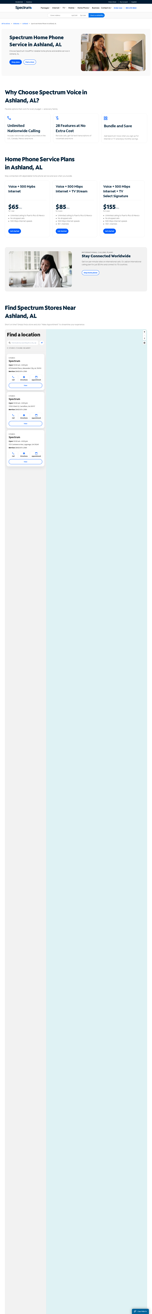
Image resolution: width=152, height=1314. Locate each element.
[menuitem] (19, 2)
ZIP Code (84, 13)
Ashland (25, 24)
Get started (14, 231)
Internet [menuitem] (56, 8)
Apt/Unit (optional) (76, 14)
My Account (124, 2)
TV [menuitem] (65, 8)
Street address (53, 13)
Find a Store (112, 2)
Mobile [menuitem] (72, 8)
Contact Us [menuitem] (106, 8)
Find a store (29, 62)
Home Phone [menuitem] (84, 8)
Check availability (96, 15)
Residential (19, 2)
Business (29, 2)
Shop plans (15, 62)
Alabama (16, 24)
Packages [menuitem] (46, 8)
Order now (118, 8)
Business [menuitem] (95, 8)
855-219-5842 (131, 8)
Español (133, 2)
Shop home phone (90, 273)
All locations (6, 24)
